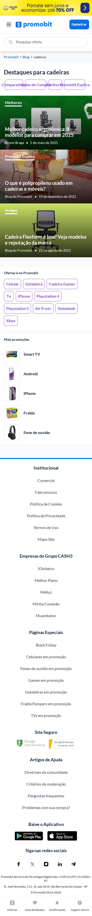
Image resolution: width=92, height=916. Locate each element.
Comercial (46, 480)
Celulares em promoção (46, 656)
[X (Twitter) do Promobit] (32, 864)
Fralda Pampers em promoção (46, 703)
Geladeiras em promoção (46, 692)
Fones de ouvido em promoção (46, 668)
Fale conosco (46, 492)
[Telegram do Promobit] (73, 864)
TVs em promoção (46, 715)
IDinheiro (46, 568)
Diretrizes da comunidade (46, 772)
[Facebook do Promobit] (19, 864)
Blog (26, 57)
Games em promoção (46, 680)
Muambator (46, 615)
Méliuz (46, 592)
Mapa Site (46, 539)
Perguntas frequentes (46, 795)
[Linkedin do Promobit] (60, 864)
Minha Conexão (46, 603)
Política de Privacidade (46, 515)
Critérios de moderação (46, 784)
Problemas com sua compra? (46, 807)
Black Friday (46, 645)
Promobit (11, 57)
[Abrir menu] (9, 24)
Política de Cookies (46, 504)
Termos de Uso (46, 527)
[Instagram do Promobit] (46, 864)
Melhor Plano (46, 580)
